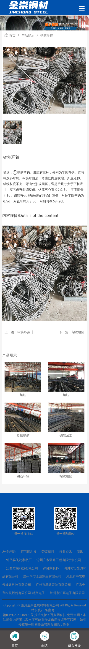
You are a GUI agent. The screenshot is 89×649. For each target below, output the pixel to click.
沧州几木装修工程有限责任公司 (59, 560)
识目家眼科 (51, 568)
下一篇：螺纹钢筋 (71, 332)
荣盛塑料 (48, 552)
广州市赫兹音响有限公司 (53, 584)
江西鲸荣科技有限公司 (22, 568)
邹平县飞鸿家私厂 (19, 560)
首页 (12, 35)
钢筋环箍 (46, 35)
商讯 (80, 552)
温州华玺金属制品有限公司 (42, 576)
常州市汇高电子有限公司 (67, 593)
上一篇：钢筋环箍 (17, 332)
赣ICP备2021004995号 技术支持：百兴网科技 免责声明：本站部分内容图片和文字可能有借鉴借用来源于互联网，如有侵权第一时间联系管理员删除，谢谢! (44, 619)
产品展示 (27, 35)
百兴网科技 (29, 552)
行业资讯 (65, 552)
